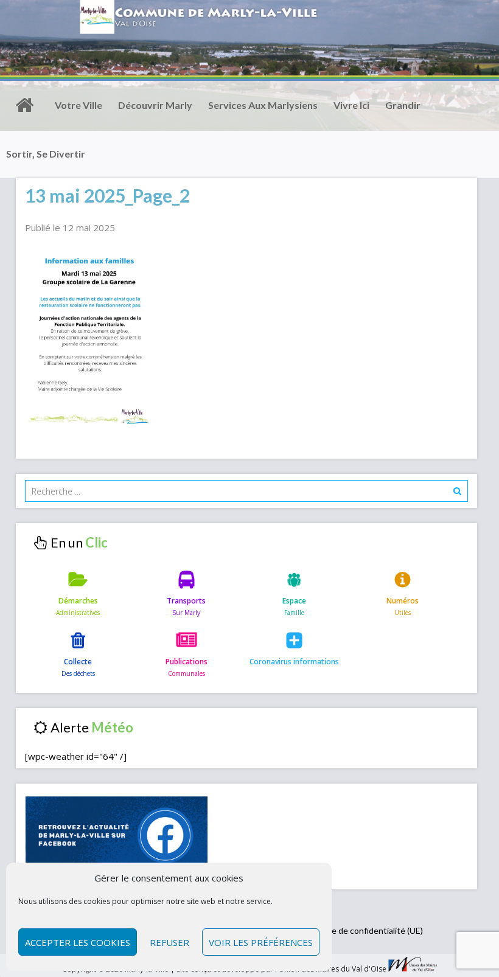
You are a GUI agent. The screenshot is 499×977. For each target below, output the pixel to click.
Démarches (78, 601)
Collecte (78, 661)
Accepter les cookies (77, 942)
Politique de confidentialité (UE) (362, 930)
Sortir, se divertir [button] (45, 153)
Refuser (169, 942)
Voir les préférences (261, 942)
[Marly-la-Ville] (24, 105)
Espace (294, 601)
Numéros (402, 601)
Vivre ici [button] (351, 105)
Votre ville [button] (78, 105)
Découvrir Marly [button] (155, 105)
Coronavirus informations (294, 661)
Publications (187, 661)
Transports (186, 601)
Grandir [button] (402, 105)
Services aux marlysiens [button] (263, 105)
